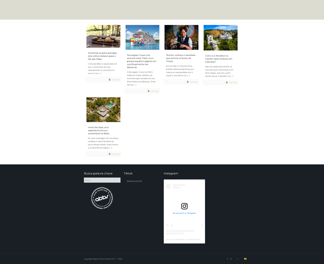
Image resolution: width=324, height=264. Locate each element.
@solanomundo (134, 181)
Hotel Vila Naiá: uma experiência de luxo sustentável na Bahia (98, 130)
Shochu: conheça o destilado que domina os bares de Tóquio (181, 58)
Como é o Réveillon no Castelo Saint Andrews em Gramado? (218, 59)
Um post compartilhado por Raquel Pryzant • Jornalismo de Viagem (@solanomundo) (200, 239)
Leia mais (115, 79)
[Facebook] (227, 259)
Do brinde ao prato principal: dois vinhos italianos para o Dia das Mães (102, 56)
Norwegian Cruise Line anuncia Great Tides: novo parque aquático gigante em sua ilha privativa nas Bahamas (141, 61)
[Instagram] (231, 259)
